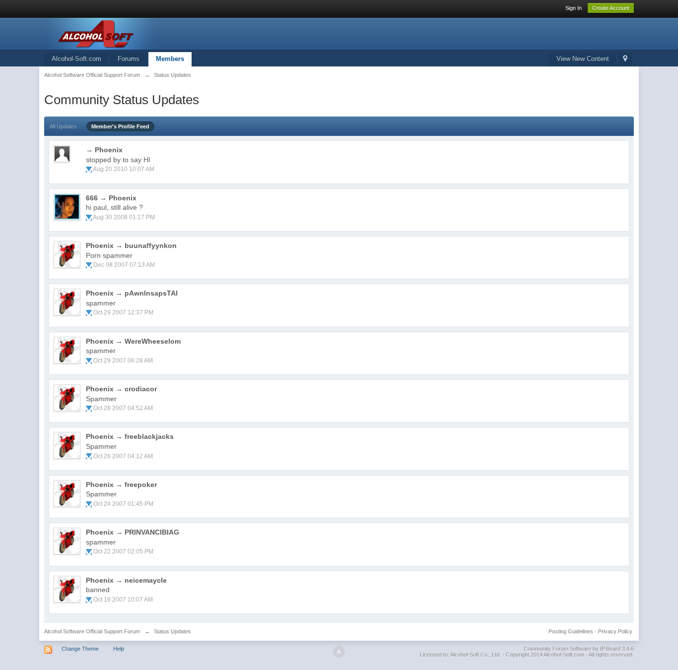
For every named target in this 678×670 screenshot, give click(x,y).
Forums (128, 58)
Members (170, 58)
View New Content (582, 58)
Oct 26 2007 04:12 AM (123, 456)
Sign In (573, 8)
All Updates (63, 126)
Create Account (610, 8)
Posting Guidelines (570, 631)
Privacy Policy (615, 631)
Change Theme (80, 649)
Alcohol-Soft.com (76, 58)
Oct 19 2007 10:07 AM (123, 599)
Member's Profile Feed (120, 126)
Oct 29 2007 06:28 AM (123, 360)
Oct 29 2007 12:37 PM (123, 312)
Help (118, 649)
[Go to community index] (133, 33)
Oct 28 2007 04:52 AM (123, 408)
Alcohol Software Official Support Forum (92, 631)
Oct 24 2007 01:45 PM (123, 503)
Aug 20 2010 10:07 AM (123, 169)
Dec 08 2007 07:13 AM (124, 264)
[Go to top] (339, 652)
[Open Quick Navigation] (625, 59)
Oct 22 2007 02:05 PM (123, 551)
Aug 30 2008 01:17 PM (124, 217)
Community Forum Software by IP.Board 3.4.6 (579, 649)
